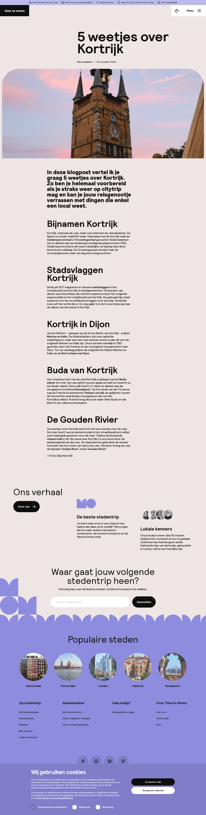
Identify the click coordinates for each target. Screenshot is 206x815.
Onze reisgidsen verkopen (77, 718)
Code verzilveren (28, 737)
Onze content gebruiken (76, 724)
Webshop (23, 724)
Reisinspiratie (26, 718)
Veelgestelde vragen (123, 712)
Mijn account (26, 731)
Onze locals (162, 718)
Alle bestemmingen (29, 712)
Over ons (24, 506)
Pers (158, 724)
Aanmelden (144, 602)
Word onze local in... (73, 712)
